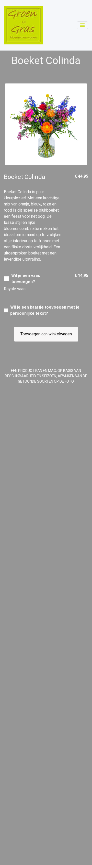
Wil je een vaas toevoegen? (25, 278)
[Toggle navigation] (82, 25)
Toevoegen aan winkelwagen (46, 334)
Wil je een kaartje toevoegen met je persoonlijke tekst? (44, 310)
